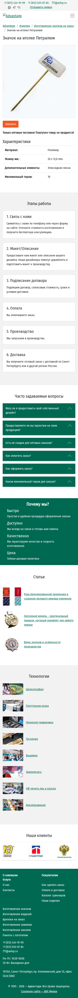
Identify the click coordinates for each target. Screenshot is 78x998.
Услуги (7, 879)
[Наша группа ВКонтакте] (18, 7)
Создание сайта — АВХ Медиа (39, 991)
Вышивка (32, 755)
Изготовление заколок (17, 930)
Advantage (9, 26)
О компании (10, 875)
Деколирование (36, 805)
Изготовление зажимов (17, 924)
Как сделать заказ (53, 885)
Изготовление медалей (17, 914)
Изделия (24, 26)
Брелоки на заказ (14, 919)
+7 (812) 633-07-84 (38, 3)
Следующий (69, 851)
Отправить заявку (41, 7)
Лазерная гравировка (39, 722)
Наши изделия (51, 900)
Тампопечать (34, 772)
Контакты (9, 890)
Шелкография (35, 689)
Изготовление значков (17, 909)
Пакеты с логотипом (15, 935)
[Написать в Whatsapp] (9, 7)
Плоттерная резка (37, 706)
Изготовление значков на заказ (54, 26)
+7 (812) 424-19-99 (14, 3)
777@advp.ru (59, 3)
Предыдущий (9, 851)
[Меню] (72, 15)
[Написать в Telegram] (14, 7)
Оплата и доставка (53, 890)
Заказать (10, 124)
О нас (6, 885)
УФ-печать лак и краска (41, 788)
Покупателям (50, 875)
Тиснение (32, 739)
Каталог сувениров (53, 895)
